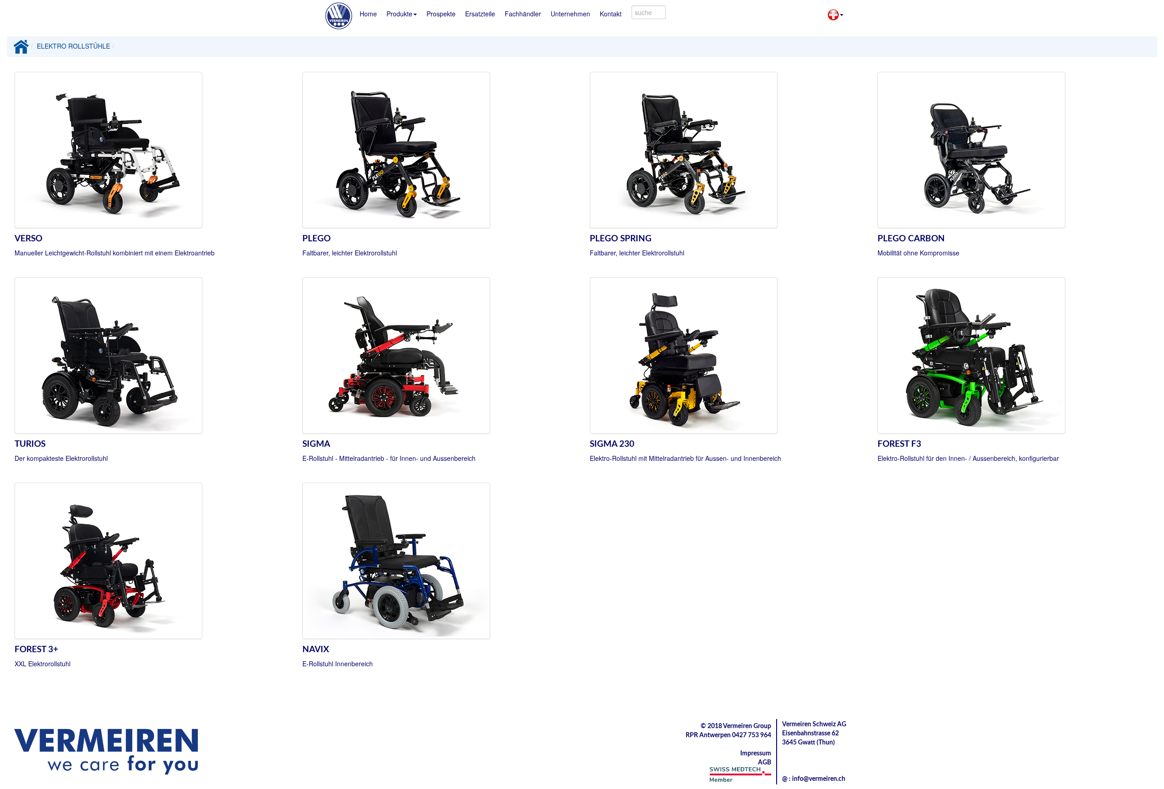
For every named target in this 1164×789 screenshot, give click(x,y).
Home (368, 13)
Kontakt (611, 13)
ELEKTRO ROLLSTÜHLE (73, 45)
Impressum (755, 753)
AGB (764, 762)
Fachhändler (523, 13)
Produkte (399, 13)
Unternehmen (570, 13)
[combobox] (649, 12)
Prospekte (441, 13)
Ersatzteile (480, 13)
